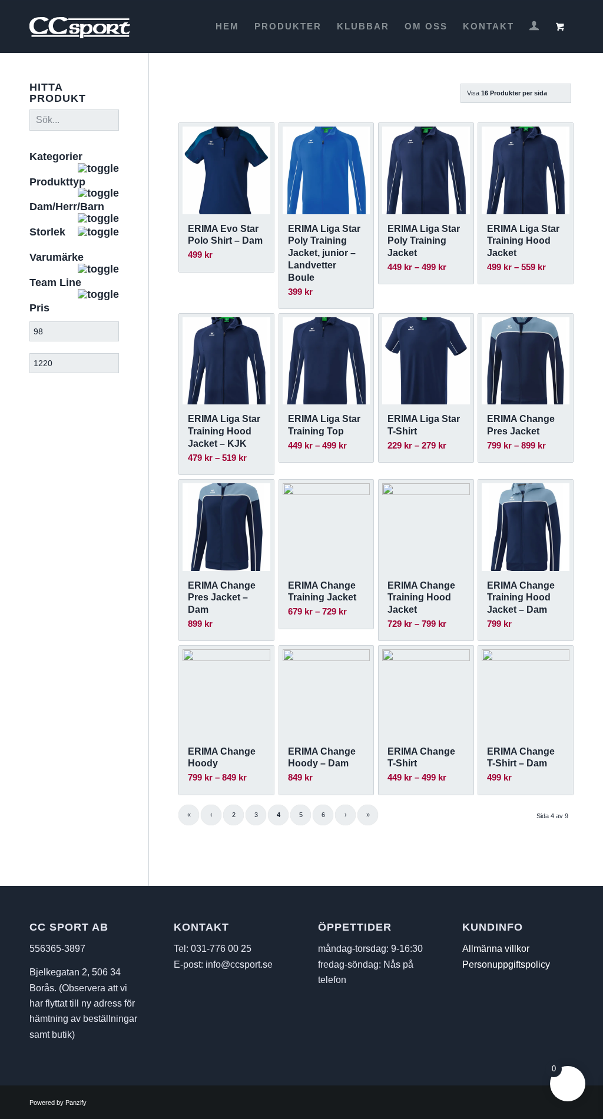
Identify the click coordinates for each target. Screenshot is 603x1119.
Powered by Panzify (58, 1102)
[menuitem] (227, 26)
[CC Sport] (80, 26)
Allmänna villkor (495, 949)
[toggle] (98, 169)
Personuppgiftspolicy (506, 964)
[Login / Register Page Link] (534, 28)
